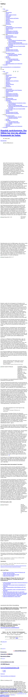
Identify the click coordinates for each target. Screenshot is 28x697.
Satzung (10, 39)
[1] (9, 455)
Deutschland (8, 15)
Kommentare (8, 24)
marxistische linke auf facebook (12, 50)
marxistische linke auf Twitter (12, 49)
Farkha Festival (9, 26)
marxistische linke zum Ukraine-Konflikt (16, 46)
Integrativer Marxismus (13, 55)
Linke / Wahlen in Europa (11, 14)
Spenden (7, 48)
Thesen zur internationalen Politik (15, 42)
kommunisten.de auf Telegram (12, 33)
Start (4, 9)
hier (17, 638)
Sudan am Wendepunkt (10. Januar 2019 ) (11, 596)
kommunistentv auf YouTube (12, 31)
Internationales (9, 12)
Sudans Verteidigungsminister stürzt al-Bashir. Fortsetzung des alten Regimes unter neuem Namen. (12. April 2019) (15, 593)
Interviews (8, 22)
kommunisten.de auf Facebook (12, 32)
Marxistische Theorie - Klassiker (15, 54)
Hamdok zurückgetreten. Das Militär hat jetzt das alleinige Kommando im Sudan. (14, 132)
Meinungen (8, 20)
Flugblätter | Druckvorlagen (14, 60)
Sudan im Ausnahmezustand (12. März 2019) (12, 595)
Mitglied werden (9, 47)
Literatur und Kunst (10, 21)
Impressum (8, 62)
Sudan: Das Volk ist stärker (8, 575)
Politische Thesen (9, 28)
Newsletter (5, 64)
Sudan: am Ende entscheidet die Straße (11, 574)
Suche (7, 10)
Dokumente (8, 38)
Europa (7, 13)
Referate (7, 56)
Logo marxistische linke (13, 59)
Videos (7, 29)
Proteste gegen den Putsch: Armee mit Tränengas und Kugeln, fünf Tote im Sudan (14, 573)
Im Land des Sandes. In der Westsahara (14, 27)
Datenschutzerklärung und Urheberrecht (14, 63)
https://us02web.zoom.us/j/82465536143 (10, 627)
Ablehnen (7, 695)
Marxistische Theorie (10, 53)
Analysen (8, 19)
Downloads (8, 57)
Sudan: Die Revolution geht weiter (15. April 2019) (13, 591)
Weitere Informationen (4, 696)
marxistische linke (9, 35)
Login (4, 670)
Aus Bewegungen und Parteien (12, 18)
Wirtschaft (8, 17)
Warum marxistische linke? (11, 36)
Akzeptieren (2, 695)
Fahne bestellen (9, 61)
